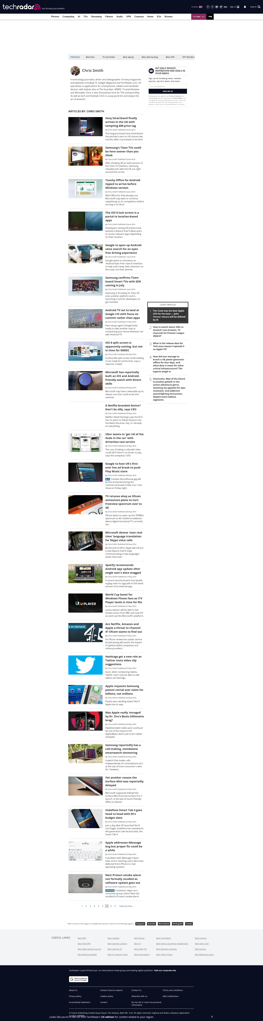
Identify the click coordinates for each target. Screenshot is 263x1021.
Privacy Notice (177, 98)
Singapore (140, 924)
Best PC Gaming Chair (118, 954)
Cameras (139, 16)
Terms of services (175, 96)
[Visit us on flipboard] (221, 6)
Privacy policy (75, 996)
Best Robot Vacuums (204, 954)
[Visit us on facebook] (208, 6)
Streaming (96, 16)
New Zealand (164, 924)
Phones (55, 16)
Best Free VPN (84, 943)
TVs (86, 16)
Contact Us (136, 990)
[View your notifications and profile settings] (245, 7)
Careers (103, 1002)
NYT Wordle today (190, 57)
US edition (107, 1017)
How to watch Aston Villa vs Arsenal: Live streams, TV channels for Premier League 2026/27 (168, 331)
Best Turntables (163, 938)
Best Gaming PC (115, 949)
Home (150, 16)
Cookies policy (106, 996)
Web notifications (171, 996)
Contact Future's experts (111, 990)
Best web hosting (150, 57)
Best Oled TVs (140, 949)
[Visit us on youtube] (216, 6)
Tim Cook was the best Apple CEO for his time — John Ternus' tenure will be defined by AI (169, 315)
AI (79, 16)
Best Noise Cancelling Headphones (172, 943)
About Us (73, 990)
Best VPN (170, 57)
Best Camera (201, 938)
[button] (255, 6)
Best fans (90, 57)
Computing (68, 16)
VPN (128, 16)
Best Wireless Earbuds (166, 949)
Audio (119, 16)
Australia (151, 924)
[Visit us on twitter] (212, 6)
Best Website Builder (87, 954)
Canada (189, 924)
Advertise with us (139, 996)
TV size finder (108, 57)
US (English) (177, 924)
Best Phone (139, 938)
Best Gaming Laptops (117, 943)
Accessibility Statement (79, 1002)
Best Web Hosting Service (89, 949)
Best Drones (200, 949)
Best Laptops (113, 938)
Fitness (109, 16)
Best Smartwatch (142, 954)
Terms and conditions (173, 990)
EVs (159, 16)
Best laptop (128, 57)
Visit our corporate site (165, 970)
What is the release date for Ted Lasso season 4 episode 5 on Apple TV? (168, 346)
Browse (169, 16)
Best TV (137, 943)
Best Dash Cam (202, 943)
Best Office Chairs (164, 954)
